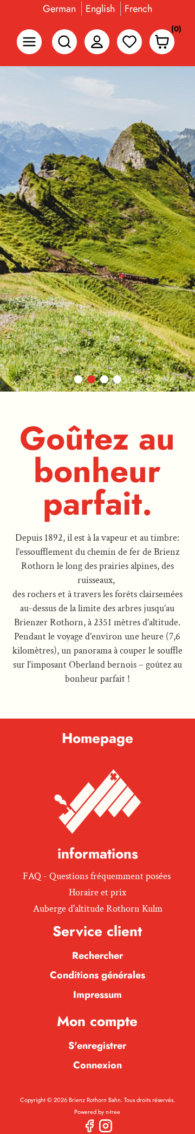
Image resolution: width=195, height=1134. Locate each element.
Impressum (97, 995)
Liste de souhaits (129, 41)
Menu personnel (96, 41)
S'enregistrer (97, 1046)
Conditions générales (97, 975)
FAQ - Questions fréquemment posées (97, 876)
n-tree (113, 1111)
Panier (173, 31)
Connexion (97, 1065)
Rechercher (97, 956)
